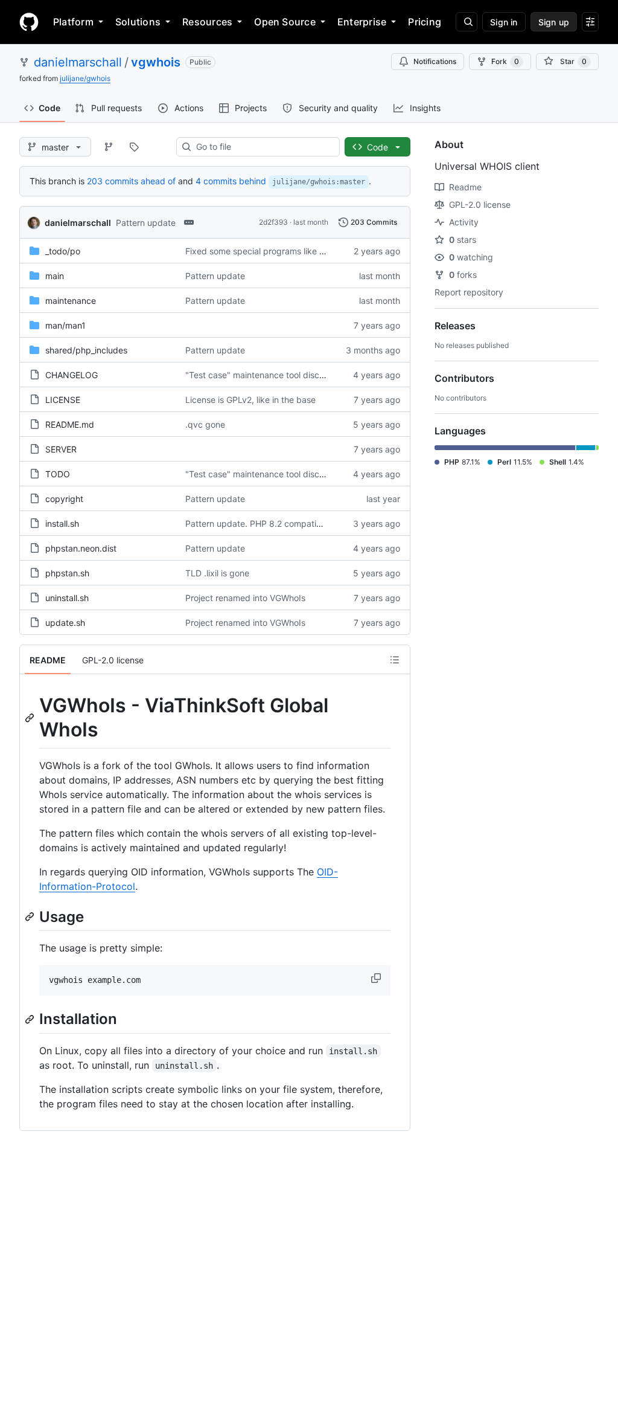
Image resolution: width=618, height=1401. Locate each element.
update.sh (65, 622)
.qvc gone (205, 424)
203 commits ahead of (131, 181)
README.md (69, 424)
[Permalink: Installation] (30, 1019)
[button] (377, 978)
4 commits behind (231, 181)
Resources (207, 22)
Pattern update (146, 222)
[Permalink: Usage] (30, 916)
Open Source (285, 22)
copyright (64, 499)
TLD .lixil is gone (217, 573)
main (54, 276)
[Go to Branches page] (108, 146)
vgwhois (155, 62)
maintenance (70, 300)
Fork (505, 61)
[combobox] (263, 147)
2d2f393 (273, 222)
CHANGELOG (71, 375)
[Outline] (394, 659)
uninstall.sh (67, 598)
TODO (57, 474)
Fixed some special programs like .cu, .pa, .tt (273, 251)
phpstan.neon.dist (80, 548)
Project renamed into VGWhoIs (245, 598)
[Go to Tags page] (134, 146)
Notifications (434, 61)
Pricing (424, 22)
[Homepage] (29, 21)
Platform (73, 22)
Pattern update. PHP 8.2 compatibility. (261, 523)
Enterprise (361, 22)
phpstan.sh (67, 573)
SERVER (61, 449)
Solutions (138, 22)
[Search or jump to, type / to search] (466, 21)
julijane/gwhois (85, 78)
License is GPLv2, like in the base (250, 400)
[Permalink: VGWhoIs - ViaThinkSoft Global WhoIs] (30, 717)
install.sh (62, 523)
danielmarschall (78, 62)
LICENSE (62, 400)
